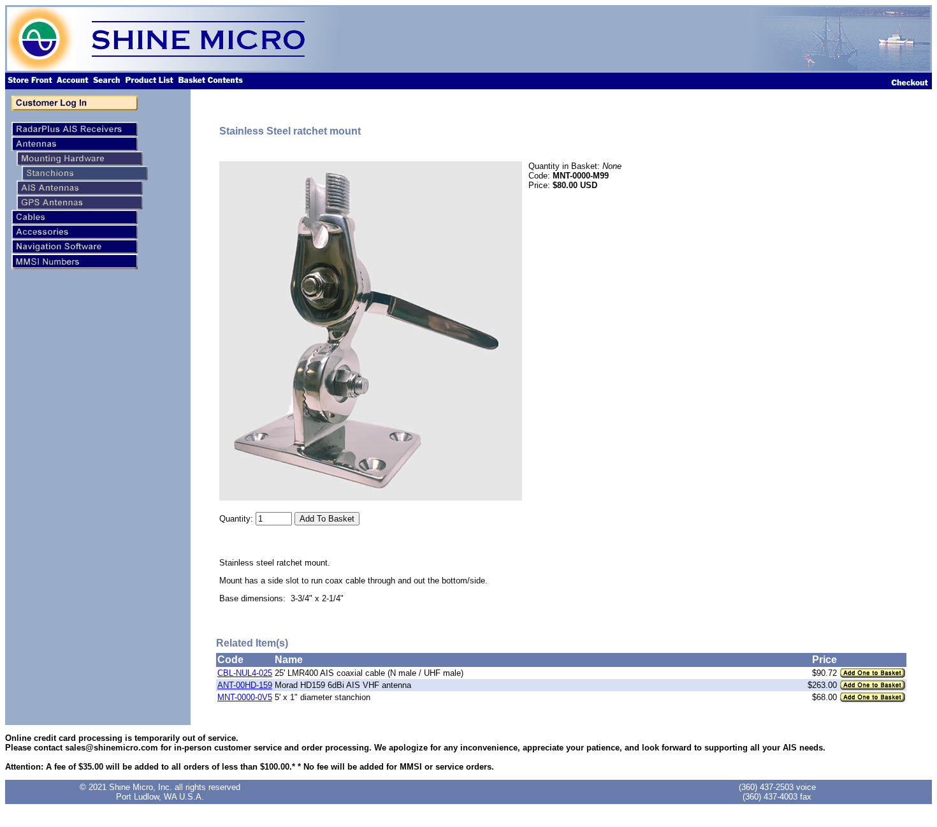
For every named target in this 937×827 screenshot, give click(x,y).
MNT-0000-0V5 (244, 697)
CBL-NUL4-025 (244, 673)
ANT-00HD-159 (244, 685)
